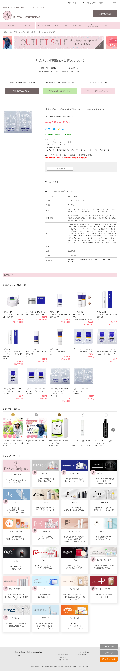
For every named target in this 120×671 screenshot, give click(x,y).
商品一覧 (27, 25)
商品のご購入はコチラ (21, 91)
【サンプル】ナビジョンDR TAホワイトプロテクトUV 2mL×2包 (35, 391)
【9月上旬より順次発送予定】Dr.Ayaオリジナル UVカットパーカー (13, 443)
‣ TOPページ (61, 652)
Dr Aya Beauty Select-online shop (28, 652)
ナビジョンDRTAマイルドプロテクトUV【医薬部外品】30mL (60, 314)
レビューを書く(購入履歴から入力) (60, 191)
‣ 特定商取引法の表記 (83, 652)
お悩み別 (50, 145)
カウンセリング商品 (43, 25)
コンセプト (10, 25)
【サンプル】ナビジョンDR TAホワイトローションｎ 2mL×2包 (82, 391)
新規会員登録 (105, 13)
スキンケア (61, 142)
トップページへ (108, 653)
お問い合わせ (109, 25)
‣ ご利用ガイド (62, 657)
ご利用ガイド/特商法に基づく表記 (93, 25)
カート (79, 3)
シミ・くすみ (60, 145)
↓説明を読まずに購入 (108, 659)
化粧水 (68, 142)
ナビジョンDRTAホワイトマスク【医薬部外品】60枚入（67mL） (13, 314)
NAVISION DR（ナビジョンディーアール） (72, 150)
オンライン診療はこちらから (98, 91)
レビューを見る (52, 182)
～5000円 (56, 147)
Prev (6, 430)
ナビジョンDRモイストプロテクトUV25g (57, 351)
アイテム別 (51, 142)
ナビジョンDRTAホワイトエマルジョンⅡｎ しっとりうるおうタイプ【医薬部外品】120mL (13, 354)
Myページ (71, 3)
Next (113, 430)
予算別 (49, 147)
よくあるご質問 (76, 25)
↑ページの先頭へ (109, 647)
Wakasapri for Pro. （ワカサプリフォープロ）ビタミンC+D (59, 443)
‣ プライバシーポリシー (64, 660)
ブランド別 (51, 150)
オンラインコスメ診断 (60, 25)
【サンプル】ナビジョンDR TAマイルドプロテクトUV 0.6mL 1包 (12, 391)
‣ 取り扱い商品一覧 (63, 654)
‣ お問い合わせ (82, 654)
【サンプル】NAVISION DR (99, 150)
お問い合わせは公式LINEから (60, 91)
